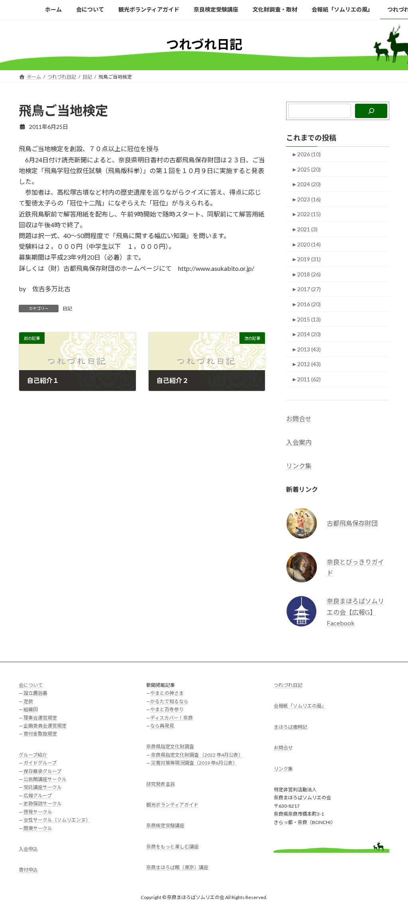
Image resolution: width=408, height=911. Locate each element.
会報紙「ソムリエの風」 (300, 706)
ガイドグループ (40, 763)
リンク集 (299, 465)
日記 (67, 309)
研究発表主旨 (160, 784)
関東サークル (38, 828)
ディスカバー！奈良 (171, 717)
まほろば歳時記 (290, 727)
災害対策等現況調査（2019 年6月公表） (194, 763)
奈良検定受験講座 (165, 825)
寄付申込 (28, 870)
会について (31, 685)
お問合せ (299, 418)
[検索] (371, 111)
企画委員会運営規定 (45, 726)
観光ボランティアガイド (172, 805)
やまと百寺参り (167, 709)
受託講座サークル (43, 787)
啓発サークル (38, 811)
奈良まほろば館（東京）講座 (177, 867)
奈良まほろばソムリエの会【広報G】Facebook (355, 611)
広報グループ (38, 795)
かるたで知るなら (169, 701)
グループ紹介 (33, 754)
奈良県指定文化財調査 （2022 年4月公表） (197, 754)
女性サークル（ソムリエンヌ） (57, 820)
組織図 (31, 709)
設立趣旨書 (35, 693)
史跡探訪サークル (43, 803)
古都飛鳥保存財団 (352, 523)
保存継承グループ (42, 771)
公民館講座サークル (45, 779)
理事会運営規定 (40, 717)
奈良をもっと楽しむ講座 (172, 846)
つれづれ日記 (288, 685)
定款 (28, 701)
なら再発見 (162, 726)
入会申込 (28, 849)
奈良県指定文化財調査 (170, 746)
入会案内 (299, 442)
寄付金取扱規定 (40, 734)
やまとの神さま (167, 693)
